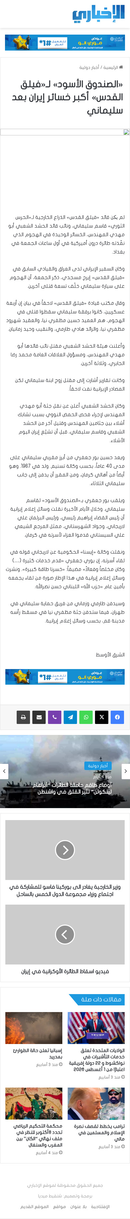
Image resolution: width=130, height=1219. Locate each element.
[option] (65, 771)
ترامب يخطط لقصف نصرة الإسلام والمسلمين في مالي (99, 1132)
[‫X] (101, 717)
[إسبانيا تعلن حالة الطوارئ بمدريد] (33, 1028)
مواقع (59, 1206)
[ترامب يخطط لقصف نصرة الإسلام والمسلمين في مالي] (96, 1104)
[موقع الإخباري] (98, 14)
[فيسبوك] (117, 717)
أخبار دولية (89, 67)
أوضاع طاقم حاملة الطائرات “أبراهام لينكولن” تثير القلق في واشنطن (72, 788)
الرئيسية (111, 67)
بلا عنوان (78, 1206)
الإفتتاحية (100, 1206)
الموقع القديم (34, 1206)
